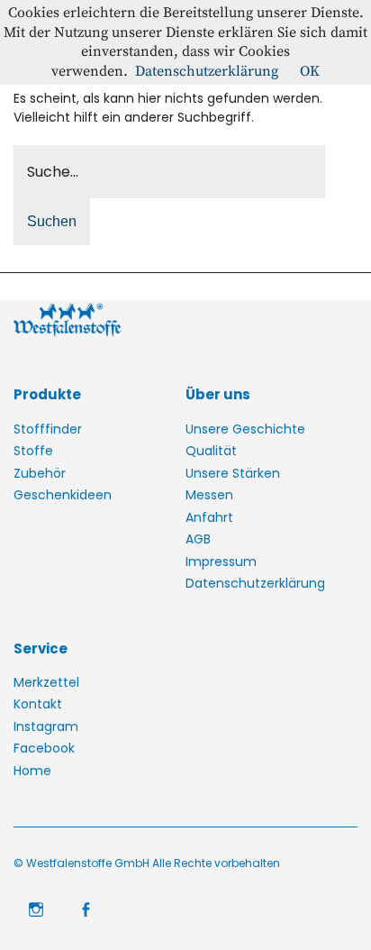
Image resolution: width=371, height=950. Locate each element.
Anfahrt (209, 517)
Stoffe (33, 451)
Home (32, 771)
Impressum (221, 562)
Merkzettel (46, 682)
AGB (198, 539)
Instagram (46, 726)
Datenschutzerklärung (255, 583)
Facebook (44, 748)
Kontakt (38, 704)
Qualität (211, 451)
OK (310, 71)
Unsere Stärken (233, 473)
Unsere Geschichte (245, 429)
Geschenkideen (63, 495)
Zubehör (40, 473)
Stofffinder (48, 429)
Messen (209, 495)
